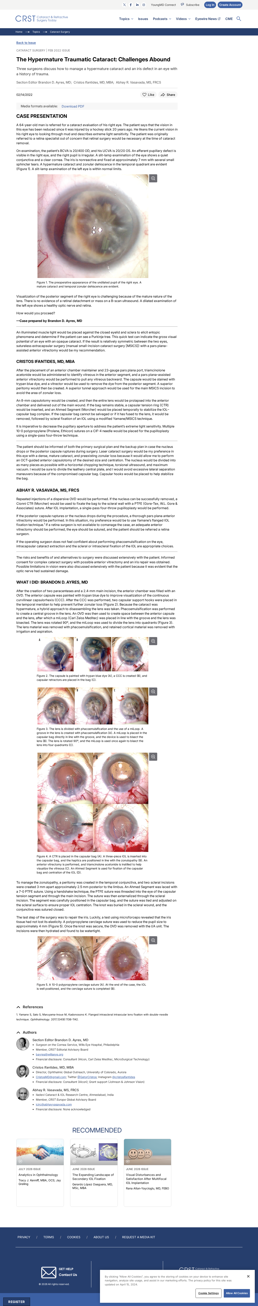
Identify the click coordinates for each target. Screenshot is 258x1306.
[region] (177, 1286)
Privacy (24, 1237)
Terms (48, 1237)
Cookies (73, 1237)
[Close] (248, 1276)
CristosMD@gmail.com (51, 1077)
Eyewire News (206, 19)
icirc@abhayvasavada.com (54, 1104)
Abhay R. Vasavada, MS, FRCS (55, 1090)
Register (16, 1302)
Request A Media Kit (138, 1237)
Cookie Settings (208, 1293)
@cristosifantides (123, 1077)
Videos (181, 19)
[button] (29, 1007)
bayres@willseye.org (49, 1054)
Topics (124, 19)
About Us (101, 1237)
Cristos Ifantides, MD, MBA (53, 1067)
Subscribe (192, 4)
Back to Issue (26, 43)
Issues (143, 19)
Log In (210, 4)
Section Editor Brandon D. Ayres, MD (60, 1040)
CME (229, 19)
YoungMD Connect (163, 4)
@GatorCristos (87, 1077)
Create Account (230, 4)
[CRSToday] (42, 19)
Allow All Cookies (237, 1293)
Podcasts (160, 19)
